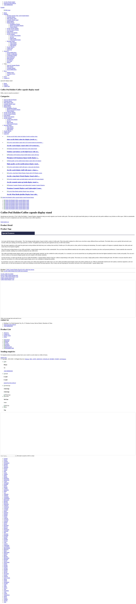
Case (8, 75)
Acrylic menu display (15, 35)
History (9, 62)
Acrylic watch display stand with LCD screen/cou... (23, 145)
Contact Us (6, 78)
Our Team (9, 61)
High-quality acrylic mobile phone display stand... (23, 164)
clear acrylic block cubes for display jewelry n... (22, 139)
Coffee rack (10, 48)
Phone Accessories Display (17, 25)
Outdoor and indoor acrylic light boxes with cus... (23, 151)
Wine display (10, 66)
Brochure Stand (11, 41)
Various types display (12, 32)
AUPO (34, 359)
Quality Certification (12, 54)
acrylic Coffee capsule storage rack (9, 275)
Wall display (13, 45)
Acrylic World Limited (9, 2)
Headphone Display (15, 24)
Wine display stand (11, 18)
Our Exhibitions (11, 56)
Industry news (10, 72)
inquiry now (4, 357)
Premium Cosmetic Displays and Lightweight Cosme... (24, 188)
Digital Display (10, 22)
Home (5, 12)
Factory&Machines (11, 52)
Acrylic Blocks (10, 47)
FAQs (5, 76)
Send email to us (5, 222)
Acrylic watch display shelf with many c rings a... (22, 170)
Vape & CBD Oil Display (10, 99)
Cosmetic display (11, 68)
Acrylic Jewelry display (13, 28)
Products (6, 14)
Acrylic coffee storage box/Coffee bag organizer (16, 271)
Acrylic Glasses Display (13, 30)
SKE (31, 359)
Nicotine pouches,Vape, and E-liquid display (18, 15)
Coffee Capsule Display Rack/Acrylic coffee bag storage (20, 269)
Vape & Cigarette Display (13, 65)
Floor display (13, 42)
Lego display (10, 31)
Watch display (10, 21)
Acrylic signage (11, 34)
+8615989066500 (8, 4)
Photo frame (13, 38)
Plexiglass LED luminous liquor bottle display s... (23, 158)
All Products (63, 359)
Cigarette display (11, 17)
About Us (6, 51)
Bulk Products (10, 58)
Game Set (9, 49)
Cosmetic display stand (12, 20)
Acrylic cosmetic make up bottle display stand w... (23, 182)
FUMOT (57, 359)
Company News (11, 74)
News (5, 71)
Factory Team (7, 335)
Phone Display (13, 27)
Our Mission (10, 59)
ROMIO (52, 359)
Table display (13, 44)
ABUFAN (39, 359)
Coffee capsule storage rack (7, 278)
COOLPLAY (46, 359)
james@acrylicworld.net (10, 3)
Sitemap (27, 359)
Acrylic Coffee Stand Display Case (9, 276)
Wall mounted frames (15, 39)
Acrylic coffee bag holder (7, 274)
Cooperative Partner (12, 55)
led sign (12, 37)
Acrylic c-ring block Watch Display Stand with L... (23, 176)
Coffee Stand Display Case (7, 279)
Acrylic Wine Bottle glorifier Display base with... (22, 194)
